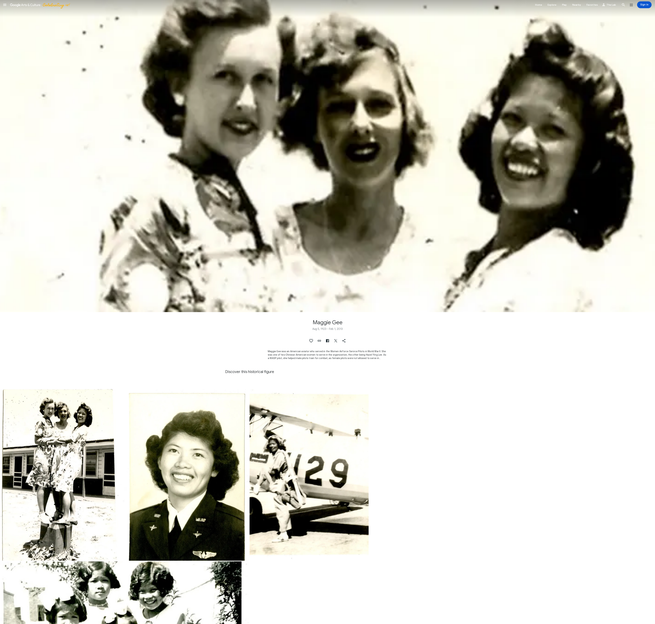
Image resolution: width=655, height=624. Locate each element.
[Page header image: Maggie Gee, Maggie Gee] (327, 156)
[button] (5, 5)
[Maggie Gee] (59, 475)
